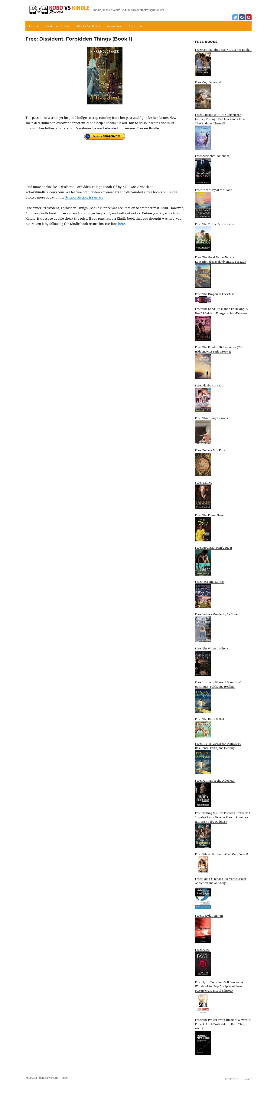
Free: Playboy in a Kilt (209, 385)
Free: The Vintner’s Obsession (214, 224)
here (121, 224)
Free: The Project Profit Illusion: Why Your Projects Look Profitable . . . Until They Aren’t (222, 1024)
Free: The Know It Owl (209, 719)
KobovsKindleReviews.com (41, 1077)
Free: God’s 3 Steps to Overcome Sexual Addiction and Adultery (220, 881)
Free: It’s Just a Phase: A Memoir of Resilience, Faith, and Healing (218, 684)
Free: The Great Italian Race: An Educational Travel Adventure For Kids (220, 259)
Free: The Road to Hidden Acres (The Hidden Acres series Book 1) (219, 349)
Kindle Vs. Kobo (88, 26)
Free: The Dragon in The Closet (215, 294)
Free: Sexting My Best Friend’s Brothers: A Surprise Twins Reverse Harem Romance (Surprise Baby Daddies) (222, 817)
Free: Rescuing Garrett (209, 581)
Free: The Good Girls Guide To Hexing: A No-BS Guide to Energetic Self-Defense (221, 311)
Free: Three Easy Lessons (211, 418)
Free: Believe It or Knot (210, 450)
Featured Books (58, 26)
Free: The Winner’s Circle (211, 648)
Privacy (247, 1078)
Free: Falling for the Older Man (215, 780)
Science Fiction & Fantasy (84, 197)
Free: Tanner (203, 482)
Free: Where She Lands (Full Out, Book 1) (221, 854)
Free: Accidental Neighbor (212, 156)
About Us (136, 26)
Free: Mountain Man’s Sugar (213, 547)
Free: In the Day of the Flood (213, 190)
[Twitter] (235, 17)
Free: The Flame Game (209, 515)
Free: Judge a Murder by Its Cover (216, 614)
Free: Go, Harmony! (208, 82)
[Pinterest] (249, 17)
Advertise (114, 26)
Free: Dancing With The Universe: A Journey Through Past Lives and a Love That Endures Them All (220, 119)
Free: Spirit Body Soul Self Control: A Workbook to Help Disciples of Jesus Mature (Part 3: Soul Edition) (219, 986)
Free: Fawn (202, 949)
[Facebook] (242, 17)
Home (33, 26)
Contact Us (231, 1078)
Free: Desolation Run (209, 915)
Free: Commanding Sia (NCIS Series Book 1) (223, 49)
